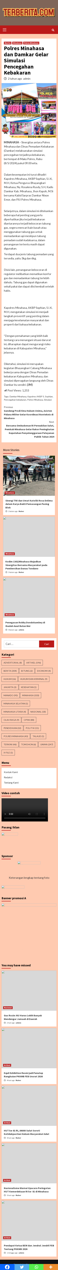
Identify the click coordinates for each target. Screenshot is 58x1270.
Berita (8, 43)
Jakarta (10, 687)
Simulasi (48, 399)
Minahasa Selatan (16, 703)
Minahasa (17, 43)
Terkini (10, 744)
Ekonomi (44, 670)
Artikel (33, 662)
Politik (32, 728)
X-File (8, 752)
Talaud (38, 736)
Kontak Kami (11, 772)
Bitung (27, 670)
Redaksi (8, 777)
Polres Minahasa (31, 43)
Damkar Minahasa (18, 396)
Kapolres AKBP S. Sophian (40, 396)
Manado (11, 695)
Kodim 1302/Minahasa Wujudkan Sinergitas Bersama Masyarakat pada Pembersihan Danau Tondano (26, 565)
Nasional (38, 711)
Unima (46, 744)
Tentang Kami (11, 782)
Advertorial (13, 662)
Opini (29, 720)
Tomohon (28, 744)
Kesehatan (29, 687)
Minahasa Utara (15, 711)
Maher (21, 511)
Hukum (10, 679)
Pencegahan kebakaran (15, 399)
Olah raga (11, 720)
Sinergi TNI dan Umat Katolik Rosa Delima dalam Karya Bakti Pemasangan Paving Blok (29, 504)
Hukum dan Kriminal (33, 679)
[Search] (53, 30)
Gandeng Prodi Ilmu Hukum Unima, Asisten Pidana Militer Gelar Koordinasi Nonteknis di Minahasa (28, 412)
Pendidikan (12, 728)
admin (26, 78)
